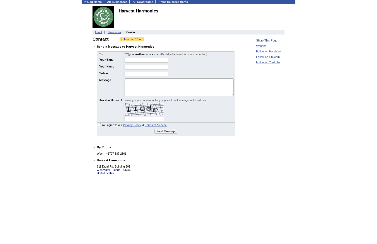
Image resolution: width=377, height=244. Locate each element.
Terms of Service (156, 125)
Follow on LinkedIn (268, 57)
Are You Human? (110, 100)
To (101, 54)
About (98, 32)
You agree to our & (134, 125)
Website (261, 46)
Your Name (106, 66)
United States (105, 173)
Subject (104, 73)
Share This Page (266, 40)
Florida (116, 169)
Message (105, 80)
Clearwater (103, 169)
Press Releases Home (173, 1)
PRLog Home (93, 1)
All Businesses (117, 1)
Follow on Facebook (268, 51)
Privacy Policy (132, 125)
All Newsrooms (143, 1)
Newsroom (114, 32)
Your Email (106, 59)
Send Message (165, 131)
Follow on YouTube (268, 62)
